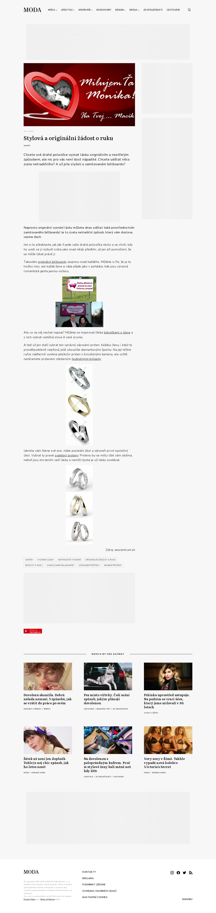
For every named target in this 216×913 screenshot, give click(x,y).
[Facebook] (178, 873)
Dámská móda (38, 773)
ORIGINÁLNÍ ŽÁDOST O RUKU (100, 559)
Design (119, 9)
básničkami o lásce (117, 332)
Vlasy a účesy (151, 713)
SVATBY (29, 559)
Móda (51, 9)
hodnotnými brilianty (86, 359)
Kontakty (89, 872)
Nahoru (187, 899)
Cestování (173, 9)
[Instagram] (172, 873)
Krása (134, 9)
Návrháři (85, 9)
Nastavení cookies (94, 897)
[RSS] (190, 873)
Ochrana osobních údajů (99, 891)
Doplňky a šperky (33, 709)
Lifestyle (67, 9)
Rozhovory (104, 9)
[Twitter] (184, 873)
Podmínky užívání (93, 884)
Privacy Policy (30, 899)
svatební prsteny (66, 455)
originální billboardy (52, 262)
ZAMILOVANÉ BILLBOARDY (60, 565)
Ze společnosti (153, 9)
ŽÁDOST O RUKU (34, 565)
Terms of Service (47, 899)
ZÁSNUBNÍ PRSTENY (89, 565)
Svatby (27, 145)
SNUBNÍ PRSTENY (113, 565)
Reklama (88, 878)
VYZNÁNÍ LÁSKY (45, 559)
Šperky (47, 709)
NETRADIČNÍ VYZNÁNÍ (69, 559)
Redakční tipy (104, 709)
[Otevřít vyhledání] (189, 10)
